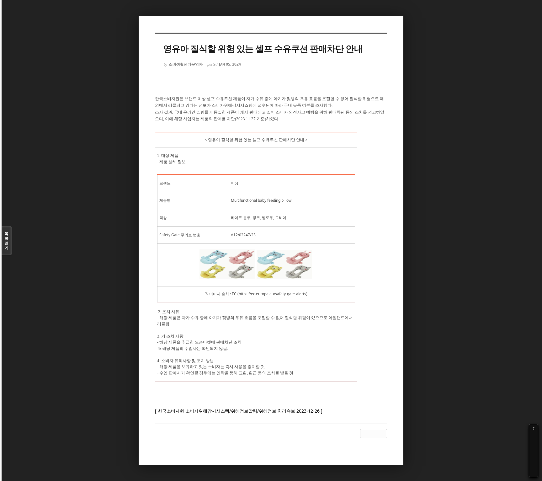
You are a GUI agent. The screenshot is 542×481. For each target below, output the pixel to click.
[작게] (533, 446)
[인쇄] (533, 472)
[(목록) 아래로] (533, 463)
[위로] (533, 455)
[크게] (533, 437)
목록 (6, 240)
